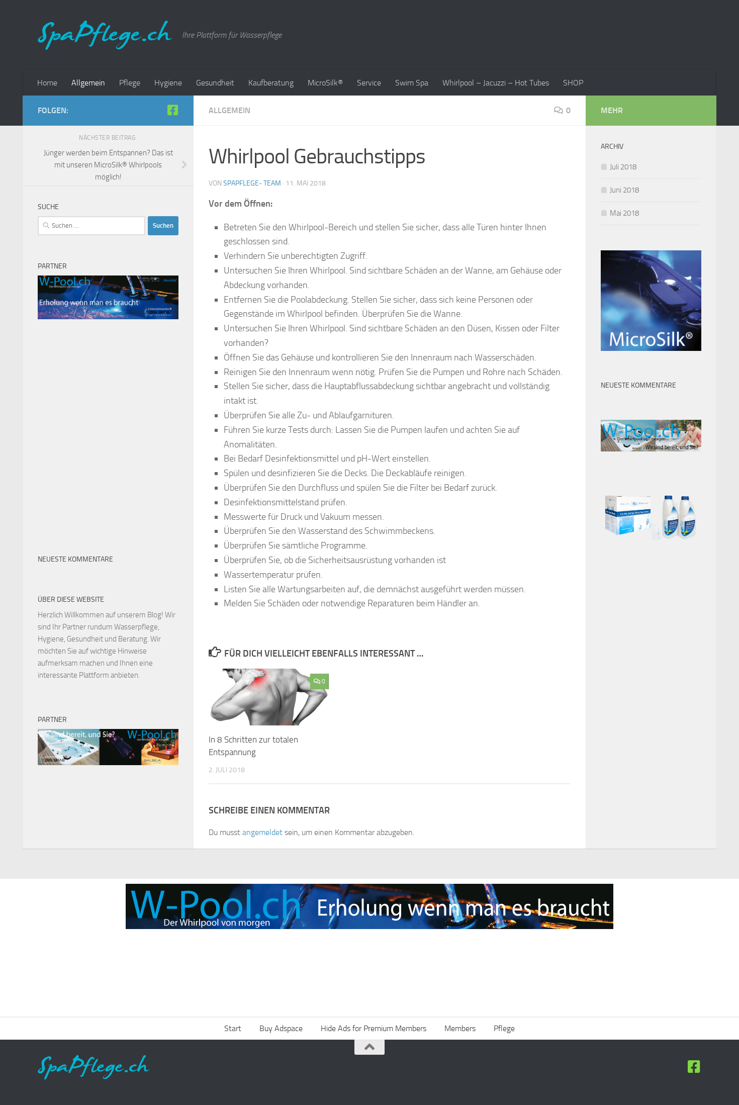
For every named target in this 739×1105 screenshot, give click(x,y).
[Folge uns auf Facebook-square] (172, 110)
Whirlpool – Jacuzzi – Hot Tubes (495, 82)
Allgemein (88, 82)
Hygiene (168, 82)
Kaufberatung (271, 82)
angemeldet (262, 832)
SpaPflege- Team (252, 183)
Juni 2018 (624, 190)
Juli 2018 (623, 166)
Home (47, 82)
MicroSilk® (325, 82)
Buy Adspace (281, 1028)
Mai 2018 (624, 213)
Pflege (129, 82)
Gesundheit (215, 82)
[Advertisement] (108, 404)
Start (232, 1028)
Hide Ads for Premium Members (373, 1028)
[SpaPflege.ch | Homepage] (105, 35)
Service (369, 82)
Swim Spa (411, 82)
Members (460, 1028)
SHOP (573, 82)
